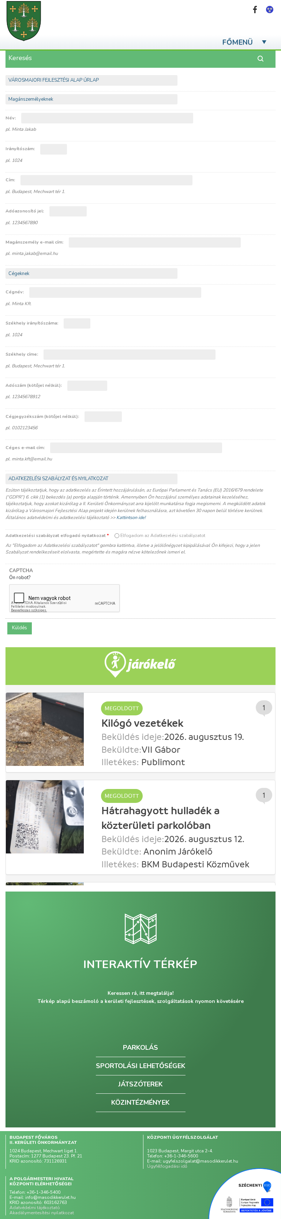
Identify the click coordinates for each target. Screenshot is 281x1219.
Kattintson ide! (131, 517)
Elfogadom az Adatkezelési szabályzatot (162, 535)
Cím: (10, 180)
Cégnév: (15, 292)
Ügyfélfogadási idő (167, 1166)
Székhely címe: (22, 354)
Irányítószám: (20, 148)
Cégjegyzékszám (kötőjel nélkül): (42, 416)
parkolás (140, 1047)
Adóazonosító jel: (25, 211)
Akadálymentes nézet (270, 9)
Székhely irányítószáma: (32, 323)
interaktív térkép (140, 965)
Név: (11, 118)
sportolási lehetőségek (141, 1065)
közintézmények (140, 1102)
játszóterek (140, 1084)
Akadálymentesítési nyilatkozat (42, 1213)
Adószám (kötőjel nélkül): (34, 385)
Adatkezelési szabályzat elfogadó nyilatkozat (57, 535)
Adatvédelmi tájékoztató (35, 1208)
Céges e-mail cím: (25, 447)
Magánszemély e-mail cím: (34, 242)
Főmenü (237, 42)
